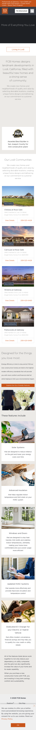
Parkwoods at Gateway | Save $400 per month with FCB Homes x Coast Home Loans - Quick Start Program (16, 3)
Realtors (10, 703)
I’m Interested (21, 11)
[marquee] (18, 3)
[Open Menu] (32, 11)
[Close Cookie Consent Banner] (34, 706)
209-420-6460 (26, 300)
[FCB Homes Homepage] (5, 11)
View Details (9, 220)
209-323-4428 (26, 220)
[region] (18, 3)
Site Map (22, 703)
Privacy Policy (6, 719)
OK (18, 725)
